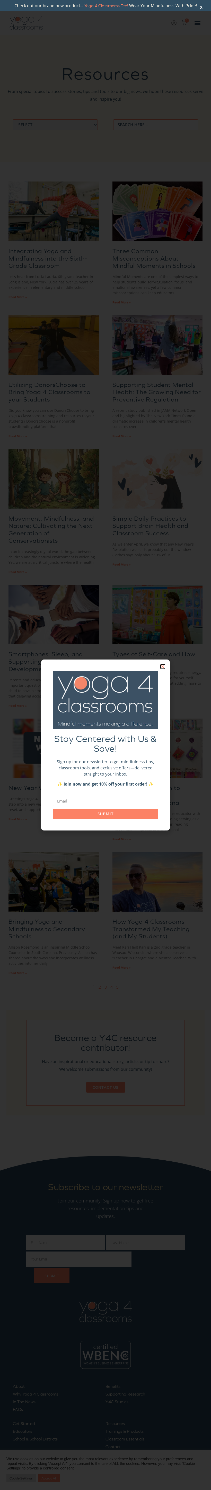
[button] (163, 666)
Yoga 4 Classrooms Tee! (106, 5)
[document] (105, 745)
